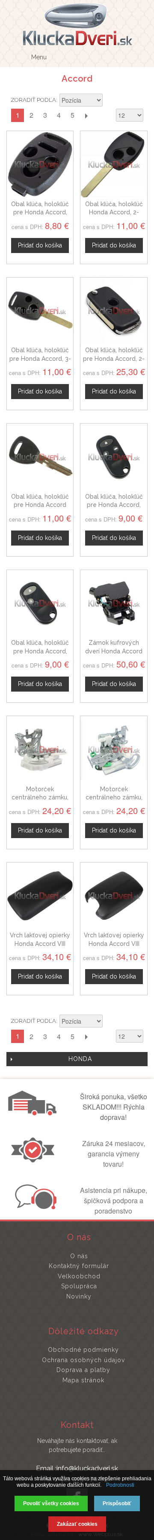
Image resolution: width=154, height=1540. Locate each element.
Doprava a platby (83, 1369)
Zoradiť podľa (33, 100)
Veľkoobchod (79, 1276)
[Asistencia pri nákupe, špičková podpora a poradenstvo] (34, 1206)
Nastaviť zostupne (110, 101)
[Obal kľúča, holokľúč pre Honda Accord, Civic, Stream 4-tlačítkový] (40, 164)
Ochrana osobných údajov (83, 1360)
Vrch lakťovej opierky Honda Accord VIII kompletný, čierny (114, 943)
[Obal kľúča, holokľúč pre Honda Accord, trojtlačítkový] (113, 457)
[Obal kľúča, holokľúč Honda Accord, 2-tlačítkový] (113, 164)
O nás (79, 1256)
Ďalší (86, 115)
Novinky (79, 1296)
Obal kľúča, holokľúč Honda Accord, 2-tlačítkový (114, 212)
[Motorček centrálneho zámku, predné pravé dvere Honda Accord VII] (40, 749)
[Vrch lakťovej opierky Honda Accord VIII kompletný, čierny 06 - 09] (40, 896)
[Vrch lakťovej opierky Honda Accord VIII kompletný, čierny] (113, 896)
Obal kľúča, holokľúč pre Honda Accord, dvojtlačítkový (40, 651)
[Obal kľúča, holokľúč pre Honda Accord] (40, 457)
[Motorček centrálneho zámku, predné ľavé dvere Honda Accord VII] (113, 749)
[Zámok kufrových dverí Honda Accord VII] (113, 603)
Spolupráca (79, 1286)
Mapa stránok (83, 1380)
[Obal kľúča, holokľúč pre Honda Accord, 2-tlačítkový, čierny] (113, 311)
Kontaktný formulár (79, 1265)
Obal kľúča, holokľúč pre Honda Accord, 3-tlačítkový (40, 358)
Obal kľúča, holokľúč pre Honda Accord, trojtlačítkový (114, 505)
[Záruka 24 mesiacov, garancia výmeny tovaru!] (34, 1160)
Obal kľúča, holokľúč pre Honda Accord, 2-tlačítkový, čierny (114, 358)
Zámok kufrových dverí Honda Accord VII (113, 651)
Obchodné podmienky (83, 1349)
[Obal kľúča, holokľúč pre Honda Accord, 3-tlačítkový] (40, 311)
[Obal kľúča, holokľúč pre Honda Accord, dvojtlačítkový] (40, 603)
